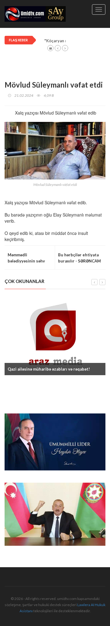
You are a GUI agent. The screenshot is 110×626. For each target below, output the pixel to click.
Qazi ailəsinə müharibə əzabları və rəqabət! (49, 369)
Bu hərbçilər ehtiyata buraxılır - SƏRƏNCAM (79, 257)
